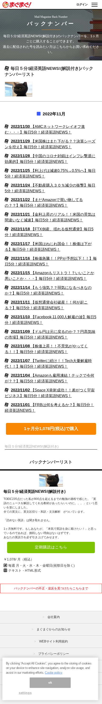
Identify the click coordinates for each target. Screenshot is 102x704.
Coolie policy (53, 672)
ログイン (82, 4)
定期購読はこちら (51, 547)
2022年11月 (54, 114)
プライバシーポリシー (53, 653)
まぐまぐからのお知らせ (53, 629)
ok (50, 682)
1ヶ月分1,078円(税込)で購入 (51, 428)
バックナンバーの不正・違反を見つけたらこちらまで (51, 588)
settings (25, 693)
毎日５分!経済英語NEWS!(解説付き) (34, 491)
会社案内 (53, 617)
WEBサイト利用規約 (53, 641)
